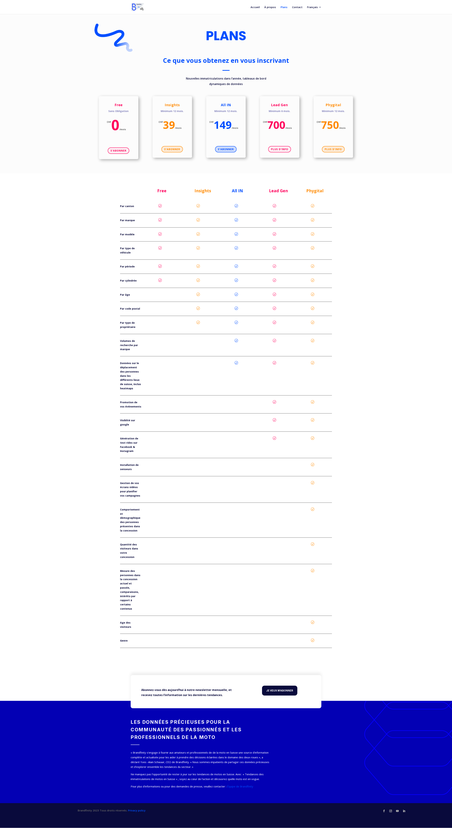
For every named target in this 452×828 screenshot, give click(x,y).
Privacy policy (136, 810)
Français (312, 7)
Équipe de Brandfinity (240, 786)
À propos (270, 7)
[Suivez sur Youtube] (397, 811)
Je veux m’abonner (279, 690)
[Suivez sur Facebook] (384, 811)
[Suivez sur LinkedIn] (404, 811)
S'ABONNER (118, 150)
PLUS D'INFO (279, 149)
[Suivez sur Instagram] (390, 811)
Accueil (255, 7)
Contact (297, 7)
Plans (284, 7)
